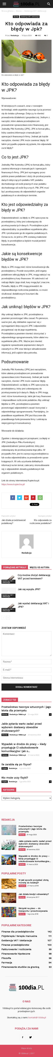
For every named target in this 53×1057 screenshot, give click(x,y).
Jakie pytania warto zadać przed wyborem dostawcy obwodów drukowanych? (21, 727)
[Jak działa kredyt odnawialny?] (8, 898)
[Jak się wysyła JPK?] (8, 593)
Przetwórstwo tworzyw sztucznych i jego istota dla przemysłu (32, 829)
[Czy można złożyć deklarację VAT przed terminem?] (8, 578)
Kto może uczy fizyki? (14, 777)
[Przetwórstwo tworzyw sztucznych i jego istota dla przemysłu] (8, 830)
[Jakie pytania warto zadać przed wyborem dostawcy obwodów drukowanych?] (8, 845)
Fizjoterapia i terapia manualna (19, 936)
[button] (49, 4)
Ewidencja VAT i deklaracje (30, 17)
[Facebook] (22, 1037)
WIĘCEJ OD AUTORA (39, 567)
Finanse (22, 886)
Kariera (5, 755)
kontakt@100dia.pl (37, 1017)
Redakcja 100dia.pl (18, 714)
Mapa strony (26, 1048)
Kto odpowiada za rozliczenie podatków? (41, 522)
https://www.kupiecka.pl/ (13, 484)
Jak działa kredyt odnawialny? (34, 894)
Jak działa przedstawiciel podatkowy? (13, 522)
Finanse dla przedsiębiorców (17, 931)
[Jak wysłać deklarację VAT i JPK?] (8, 607)
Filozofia (6, 958)
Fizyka (4, 768)
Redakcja (15, 35)
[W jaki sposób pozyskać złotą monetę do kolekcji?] (8, 884)
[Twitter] (30, 1037)
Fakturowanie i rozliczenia (16, 949)
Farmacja (6, 962)
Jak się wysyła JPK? (29, 589)
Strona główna (7, 11)
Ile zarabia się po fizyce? (16, 764)
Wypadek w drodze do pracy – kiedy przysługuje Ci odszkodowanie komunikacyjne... (35, 858)
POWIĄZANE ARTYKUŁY (14, 567)
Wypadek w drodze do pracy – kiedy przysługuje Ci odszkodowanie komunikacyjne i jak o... (23, 748)
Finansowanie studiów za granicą (20, 967)
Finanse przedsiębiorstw (15, 944)
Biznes (16, 17)
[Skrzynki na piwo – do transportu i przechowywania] (8, 912)
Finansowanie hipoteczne (15, 953)
